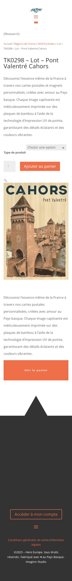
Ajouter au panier (40, 166)
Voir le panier (36, 370)
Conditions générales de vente (28, 540)
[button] (5, 180)
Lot (59, 44)
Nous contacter (36, 490)
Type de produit (15, 152)
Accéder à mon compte (36, 514)
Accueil (8, 44)
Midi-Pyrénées (46, 44)
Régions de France (25, 44)
